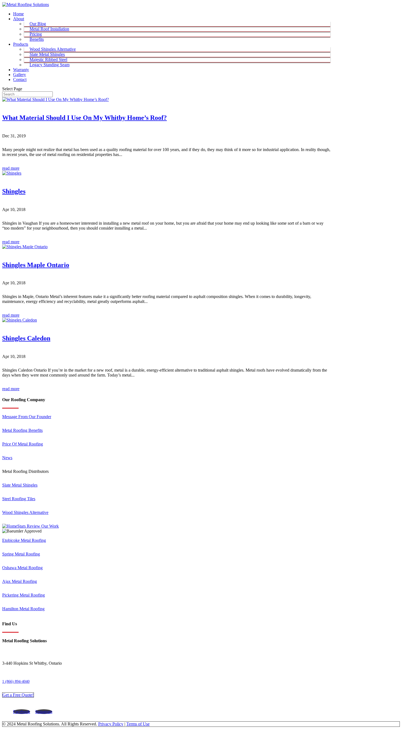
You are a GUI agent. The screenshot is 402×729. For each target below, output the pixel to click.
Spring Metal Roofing (21, 554)
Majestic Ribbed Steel (48, 59)
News (7, 457)
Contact (20, 79)
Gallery (19, 74)
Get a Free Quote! (18, 695)
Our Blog (38, 23)
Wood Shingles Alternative (53, 49)
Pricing (36, 34)
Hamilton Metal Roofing (23, 608)
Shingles (13, 191)
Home (18, 13)
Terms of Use (138, 724)
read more (10, 168)
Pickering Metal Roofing (23, 595)
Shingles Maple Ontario (35, 264)
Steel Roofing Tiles (18, 498)
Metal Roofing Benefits (22, 430)
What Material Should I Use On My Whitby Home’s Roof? (84, 117)
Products (20, 44)
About (18, 18)
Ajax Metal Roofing (19, 581)
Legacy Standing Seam (49, 64)
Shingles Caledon (26, 338)
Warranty (21, 69)
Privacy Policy (110, 724)
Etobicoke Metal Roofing (24, 540)
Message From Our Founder (26, 416)
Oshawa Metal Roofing (22, 567)
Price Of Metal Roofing (22, 444)
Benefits (37, 39)
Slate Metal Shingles (47, 54)
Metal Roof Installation (49, 29)
